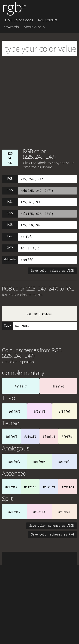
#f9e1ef (39, 512)
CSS (10, 190)
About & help (34, 27)
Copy (7, 325)
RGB (10, 178)
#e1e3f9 (30, 436)
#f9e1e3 (58, 386)
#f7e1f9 (39, 411)
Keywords (11, 27)
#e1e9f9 (64, 462)
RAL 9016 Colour (40, 314)
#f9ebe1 (64, 512)
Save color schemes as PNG (52, 534)
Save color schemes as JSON (51, 525)
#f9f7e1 (64, 411)
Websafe (10, 259)
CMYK (10, 247)
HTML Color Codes (18, 20)
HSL (10, 201)
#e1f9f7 (21, 386)
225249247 (10, 158)
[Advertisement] (39, 99)
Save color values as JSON (52, 270)
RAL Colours (47, 20)
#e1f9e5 (39, 462)
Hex (10, 236)
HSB (10, 224)
